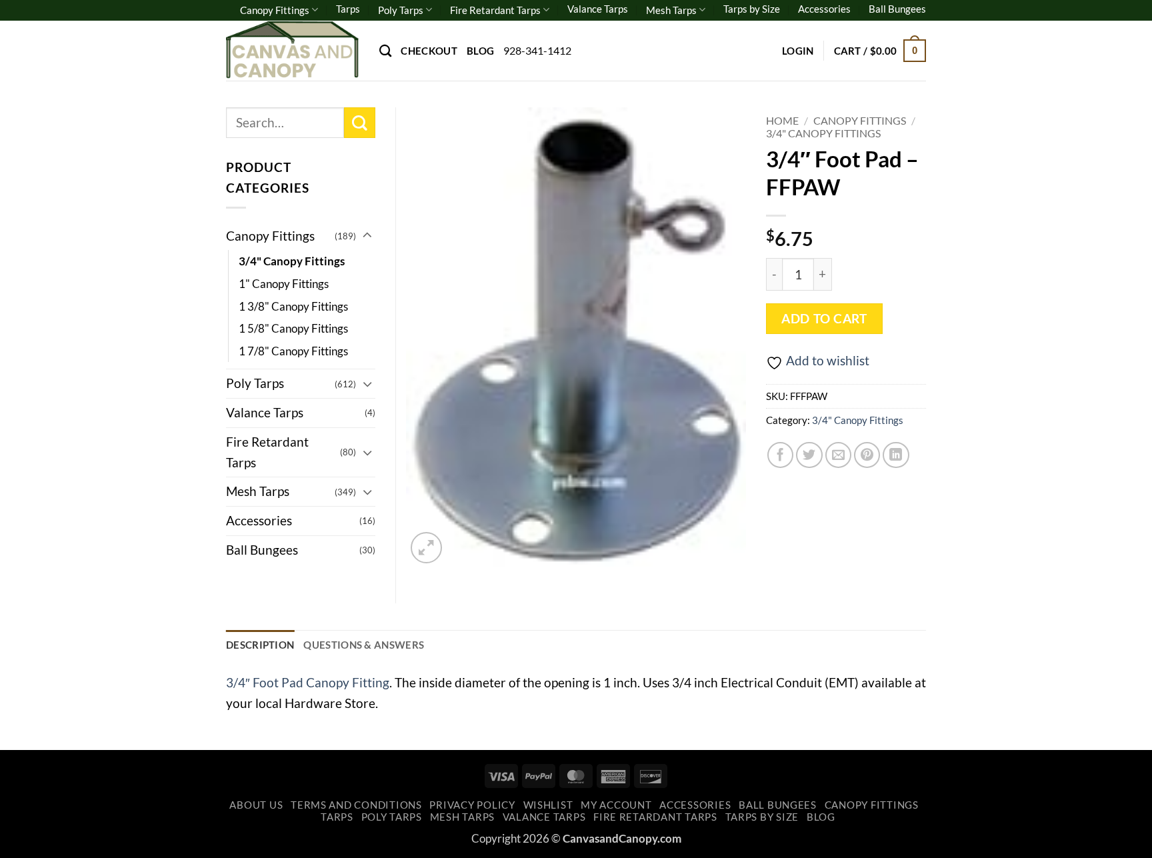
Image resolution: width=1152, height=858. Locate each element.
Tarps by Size (751, 9)
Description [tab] (260, 645)
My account (616, 805)
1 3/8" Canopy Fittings (293, 306)
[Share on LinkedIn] (896, 455)
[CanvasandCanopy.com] (292, 50)
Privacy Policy (472, 805)
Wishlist (548, 805)
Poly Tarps (400, 10)
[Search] (385, 51)
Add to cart (824, 318)
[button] (798, 51)
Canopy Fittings (274, 10)
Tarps (348, 9)
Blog (480, 51)
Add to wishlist (827, 360)
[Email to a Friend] (838, 455)
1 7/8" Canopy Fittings (293, 351)
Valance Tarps (597, 9)
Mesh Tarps (671, 10)
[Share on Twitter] (809, 455)
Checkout (429, 51)
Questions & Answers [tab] (363, 645)
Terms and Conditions (356, 805)
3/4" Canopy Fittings (823, 133)
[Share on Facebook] (780, 455)
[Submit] (359, 123)
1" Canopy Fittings (284, 284)
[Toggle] (367, 235)
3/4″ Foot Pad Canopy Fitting (307, 682)
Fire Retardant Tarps (495, 10)
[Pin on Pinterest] (867, 455)
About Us (256, 805)
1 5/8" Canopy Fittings (293, 328)
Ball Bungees (897, 9)
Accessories (824, 9)
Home (782, 120)
